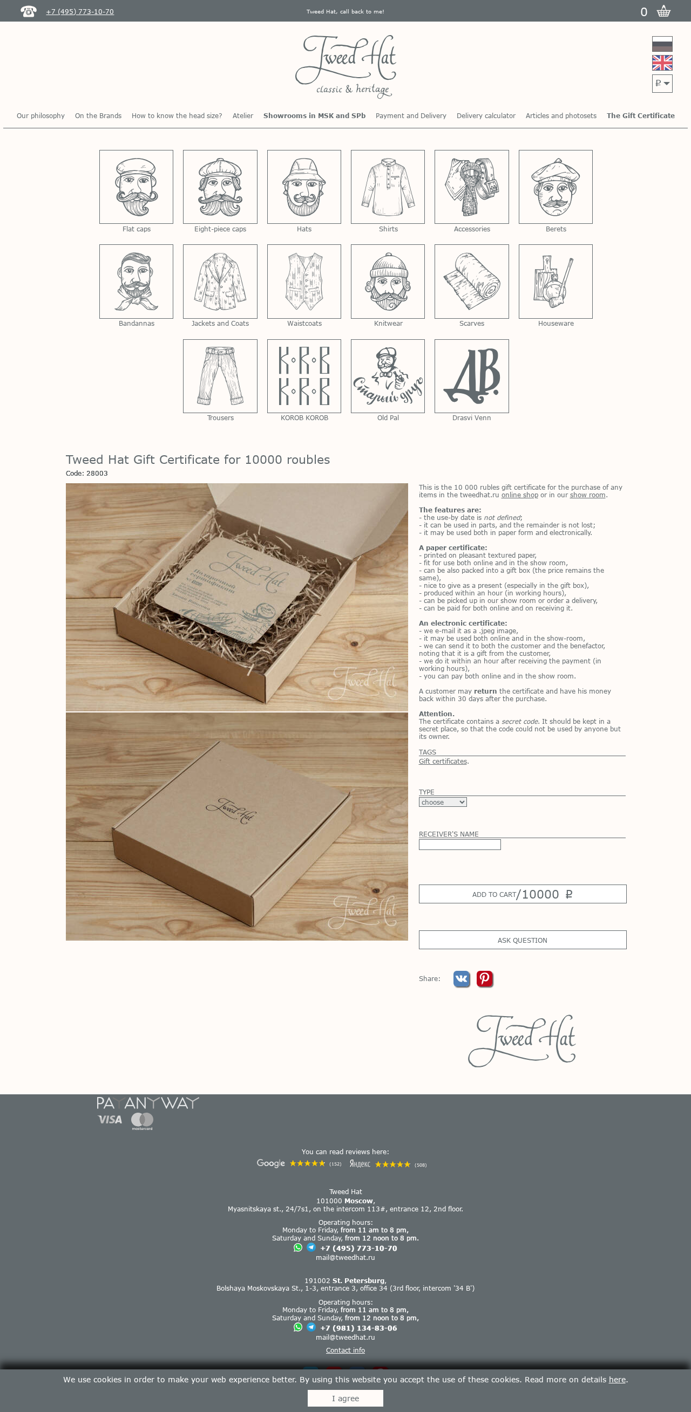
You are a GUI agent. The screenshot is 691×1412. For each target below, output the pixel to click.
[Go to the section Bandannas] (136, 281)
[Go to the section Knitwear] (388, 281)
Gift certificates (443, 761)
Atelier (243, 115)
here (617, 1379)
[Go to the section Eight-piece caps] (220, 187)
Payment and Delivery (411, 115)
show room (588, 494)
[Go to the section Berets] (556, 187)
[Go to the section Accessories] (472, 187)
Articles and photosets (561, 115)
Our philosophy (41, 115)
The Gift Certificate (641, 115)
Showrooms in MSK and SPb (314, 115)
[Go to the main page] (345, 67)
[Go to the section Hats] (304, 187)
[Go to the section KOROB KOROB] (304, 376)
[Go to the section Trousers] (220, 376)
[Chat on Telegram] (311, 1248)
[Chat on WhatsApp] (298, 1248)
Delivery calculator (486, 115)
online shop (520, 494)
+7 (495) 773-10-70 (358, 1248)
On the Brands (98, 115)
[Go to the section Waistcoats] (304, 281)
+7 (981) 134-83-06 (358, 1328)
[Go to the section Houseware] (556, 281)
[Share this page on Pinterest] (484, 984)
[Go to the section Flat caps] (136, 187)
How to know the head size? (177, 115)
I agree (345, 1398)
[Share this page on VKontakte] (462, 984)
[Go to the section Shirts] (388, 187)
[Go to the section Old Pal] (388, 376)
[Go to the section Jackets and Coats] (220, 281)
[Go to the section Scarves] (472, 281)
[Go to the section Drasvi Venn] (472, 376)
